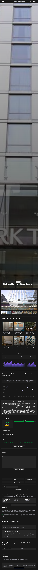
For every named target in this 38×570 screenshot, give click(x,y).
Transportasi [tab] (6, 548)
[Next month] (35, 354)
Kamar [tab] (16, 486)
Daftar (34, 1)
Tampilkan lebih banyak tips (18, 446)
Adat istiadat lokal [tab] (23, 548)
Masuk (30, 1)
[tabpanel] (19, 489)
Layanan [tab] (12, 486)
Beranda (15, 1)
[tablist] (10, 487)
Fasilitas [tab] (8, 486)
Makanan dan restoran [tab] (15, 548)
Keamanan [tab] (31, 548)
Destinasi (19, 1)
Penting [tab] (4, 486)
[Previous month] (28, 354)
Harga (23, 1)
